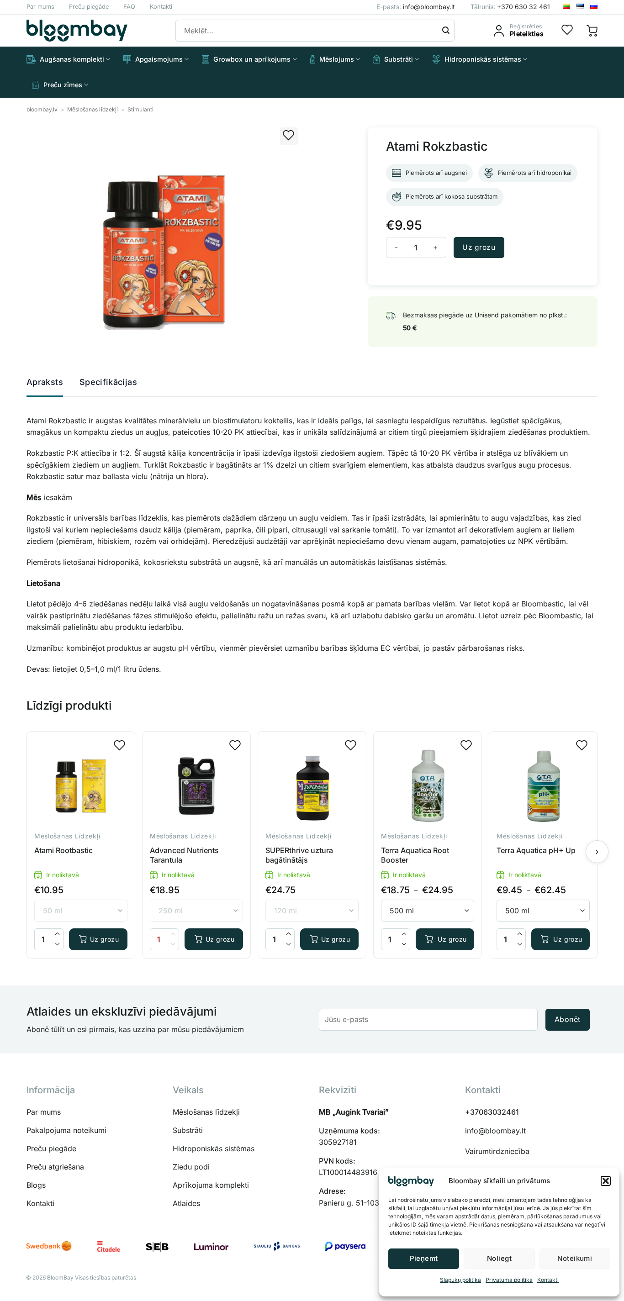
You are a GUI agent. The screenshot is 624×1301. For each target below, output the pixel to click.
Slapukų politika (460, 1279)
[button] (605, 1180)
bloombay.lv (42, 109)
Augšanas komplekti (72, 59)
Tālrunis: (510, 7)
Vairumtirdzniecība (497, 1151)
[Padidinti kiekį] (57, 934)
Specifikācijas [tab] (108, 382)
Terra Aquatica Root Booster (415, 855)
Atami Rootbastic (63, 850)
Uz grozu (478, 247)
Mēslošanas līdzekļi (92, 109)
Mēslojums (336, 59)
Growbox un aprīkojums (252, 59)
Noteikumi (574, 1258)
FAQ (129, 6)
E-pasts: (415, 7)
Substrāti (398, 59)
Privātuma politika (509, 1279)
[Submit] (446, 30)
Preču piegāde (89, 6)
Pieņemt (424, 1258)
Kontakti (548, 1279)
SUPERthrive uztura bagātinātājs (299, 855)
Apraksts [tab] (44, 382)
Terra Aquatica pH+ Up (536, 850)
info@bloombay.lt (495, 1130)
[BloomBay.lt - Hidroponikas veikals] (76, 31)
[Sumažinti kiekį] (57, 944)
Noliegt (499, 1258)
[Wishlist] (567, 31)
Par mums (40, 6)
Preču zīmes (62, 85)
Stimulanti (140, 109)
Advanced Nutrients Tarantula (184, 855)
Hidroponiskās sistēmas (482, 59)
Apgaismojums (159, 59)
